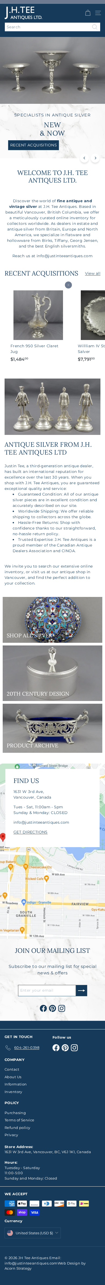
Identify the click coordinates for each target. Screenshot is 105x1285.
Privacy (11, 1135)
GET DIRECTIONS (30, 832)
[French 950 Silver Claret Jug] (38, 324)
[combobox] (52, 27)
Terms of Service (19, 1120)
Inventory (13, 1092)
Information (16, 1084)
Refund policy (17, 1127)
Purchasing (15, 1113)
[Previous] (84, 158)
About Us (13, 1077)
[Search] (94, 27)
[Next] (95, 158)
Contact (12, 1069)
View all (92, 273)
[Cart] (88, 13)
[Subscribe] (81, 990)
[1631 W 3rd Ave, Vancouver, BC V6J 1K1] (52, 851)
